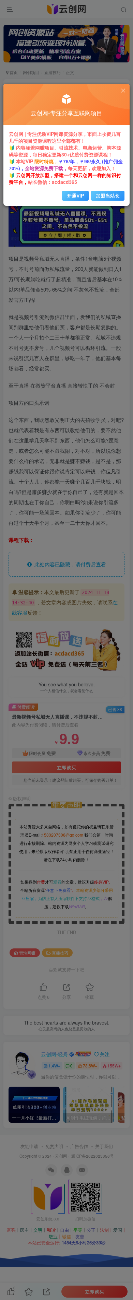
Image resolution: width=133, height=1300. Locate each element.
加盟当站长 (108, 195)
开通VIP (75, 195)
